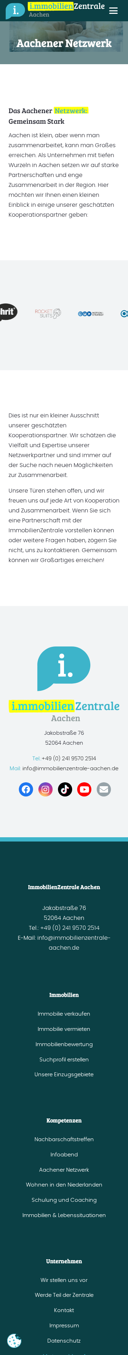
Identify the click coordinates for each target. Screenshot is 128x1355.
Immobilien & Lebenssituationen (64, 1215)
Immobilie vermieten (64, 1029)
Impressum (64, 1325)
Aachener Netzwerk (64, 1170)
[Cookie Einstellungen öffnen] (14, 1341)
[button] (113, 10)
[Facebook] (26, 789)
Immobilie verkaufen (64, 1014)
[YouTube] (84, 789)
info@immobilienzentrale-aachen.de (69, 768)
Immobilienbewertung (64, 1044)
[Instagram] (45, 789)
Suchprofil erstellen (64, 1059)
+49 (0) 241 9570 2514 (69, 758)
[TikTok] (65, 789)
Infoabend (64, 1154)
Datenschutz (64, 1341)
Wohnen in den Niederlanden (64, 1185)
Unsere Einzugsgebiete (64, 1074)
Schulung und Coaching (64, 1200)
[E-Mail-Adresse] (104, 789)
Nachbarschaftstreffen (64, 1139)
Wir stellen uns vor (64, 1280)
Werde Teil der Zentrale (64, 1295)
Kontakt (64, 1310)
